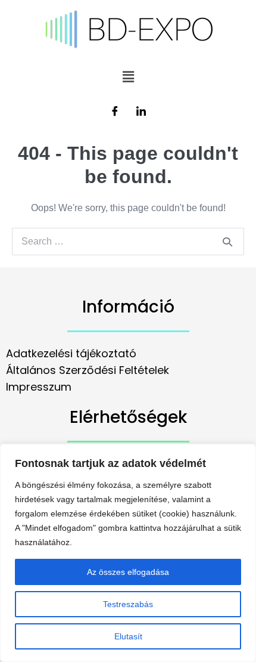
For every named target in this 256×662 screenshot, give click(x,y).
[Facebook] (115, 112)
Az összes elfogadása (128, 572)
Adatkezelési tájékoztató (71, 353)
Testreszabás (128, 604)
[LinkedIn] (141, 112)
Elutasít (128, 636)
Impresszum (38, 386)
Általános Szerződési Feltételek (87, 370)
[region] (128, 553)
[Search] (227, 241)
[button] (128, 77)
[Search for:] (128, 241)
